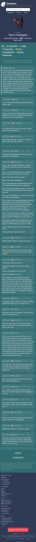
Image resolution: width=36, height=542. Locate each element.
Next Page (18, 453)
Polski (2, 467)
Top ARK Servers (5, 510)
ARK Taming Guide (5, 500)
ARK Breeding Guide (6, 503)
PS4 (6, 536)
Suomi (11, 464)
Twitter (2, 490)
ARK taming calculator (13, 535)
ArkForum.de (6, 513)
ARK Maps (3, 477)
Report (29, 99)
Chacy (27, 538)
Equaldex (22, 538)
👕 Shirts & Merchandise (7, 521)
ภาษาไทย (25, 467)
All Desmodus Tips (18, 457)
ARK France (5, 511)
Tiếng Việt (3, 469)
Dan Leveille (15, 536)
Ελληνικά (32, 463)
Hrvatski (24, 464)
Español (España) (5, 464)
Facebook (3, 492)
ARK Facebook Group (6, 493)
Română (16, 467)
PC (33, 535)
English (11, 463)
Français (16, 464)
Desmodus (18, 32)
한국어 (16, 466)
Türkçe (30, 467)
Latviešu (20, 466)
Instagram (3, 495)
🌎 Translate (4, 523)
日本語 (12, 466)
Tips (21, 38)
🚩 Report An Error (5, 519)
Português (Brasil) (8, 467)
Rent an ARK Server (6, 508)
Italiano (8, 466)
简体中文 (8, 469)
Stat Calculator (28, 38)
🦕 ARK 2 (3, 524)
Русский (21, 467)
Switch (9, 536)
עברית (20, 464)
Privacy (32, 536)
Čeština (19, 463)
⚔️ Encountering (16, 412)
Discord (3, 488)
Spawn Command (18, 40)
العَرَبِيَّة (15, 463)
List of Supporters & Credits (18, 533)
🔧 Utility (15, 99)
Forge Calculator (5, 479)
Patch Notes (6, 480)
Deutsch (27, 463)
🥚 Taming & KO (16, 123)
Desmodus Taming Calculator (11, 38)
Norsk (24, 466)
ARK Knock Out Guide (6, 502)
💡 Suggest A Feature (6, 518)
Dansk (23, 463)
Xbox (3, 536)
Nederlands (29, 466)
